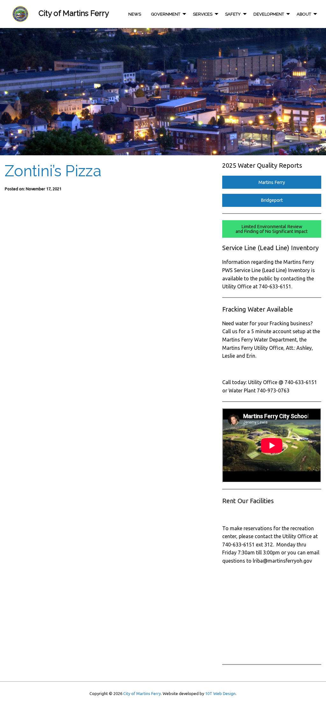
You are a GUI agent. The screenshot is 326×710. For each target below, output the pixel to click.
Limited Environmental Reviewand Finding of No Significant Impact (272, 229)
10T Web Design (220, 693)
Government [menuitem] (165, 14)
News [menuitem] (134, 14)
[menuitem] (20, 14)
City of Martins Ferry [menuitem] (74, 13)
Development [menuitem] (268, 14)
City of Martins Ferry (142, 693)
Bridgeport (272, 200)
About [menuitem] (304, 14)
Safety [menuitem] (233, 14)
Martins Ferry (272, 182)
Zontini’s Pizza (53, 171)
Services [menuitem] (202, 14)
